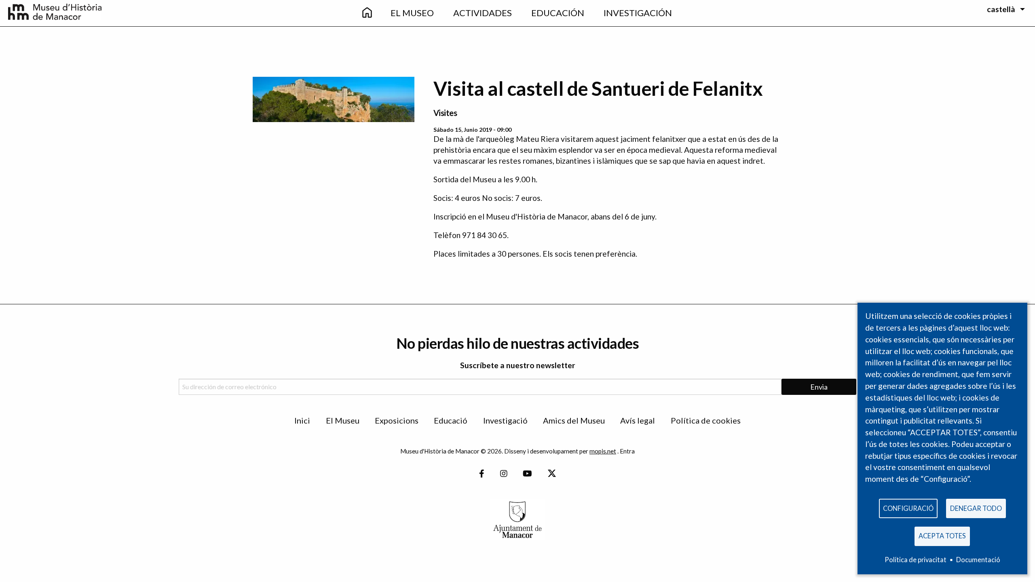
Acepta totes (942, 536)
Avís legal (637, 420)
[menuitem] (367, 13)
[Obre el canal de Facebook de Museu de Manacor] (481, 474)
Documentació (978, 559)
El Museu (342, 420)
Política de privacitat (915, 559)
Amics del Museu (574, 420)
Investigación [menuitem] (638, 12)
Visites (445, 113)
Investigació (505, 420)
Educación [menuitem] (557, 12)
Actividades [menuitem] (482, 12)
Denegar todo (976, 508)
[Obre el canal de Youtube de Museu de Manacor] (527, 474)
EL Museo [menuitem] (412, 12)
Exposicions (396, 420)
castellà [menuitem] (1001, 9)
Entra (627, 451)
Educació (450, 420)
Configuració (908, 508)
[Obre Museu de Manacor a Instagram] (503, 474)
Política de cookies (706, 420)
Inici (302, 420)
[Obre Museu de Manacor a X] (551, 474)
